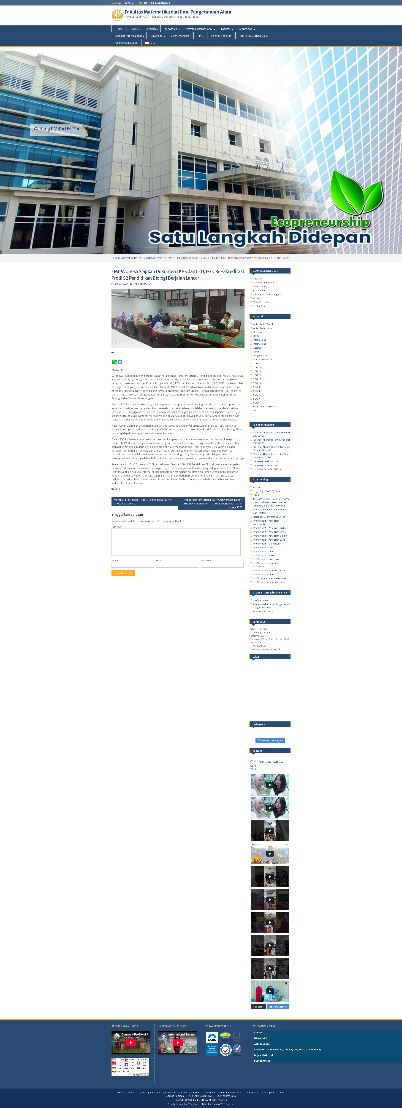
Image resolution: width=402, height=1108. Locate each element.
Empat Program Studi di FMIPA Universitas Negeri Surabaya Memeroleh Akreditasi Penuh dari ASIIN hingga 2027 (212, 503)
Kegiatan (257, 347)
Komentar (117, 526)
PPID (200, 36)
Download (156, 36)
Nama (114, 560)
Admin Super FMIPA (142, 283)
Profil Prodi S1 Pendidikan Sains (269, 539)
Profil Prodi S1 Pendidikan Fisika (269, 527)
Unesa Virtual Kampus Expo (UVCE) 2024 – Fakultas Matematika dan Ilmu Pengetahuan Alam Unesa (271, 502)
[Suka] (112, 352)
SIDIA (256, 495)
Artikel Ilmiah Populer (264, 324)
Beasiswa (258, 332)
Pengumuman (260, 355)
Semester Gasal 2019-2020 (267, 469)
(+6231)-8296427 (125, 2)
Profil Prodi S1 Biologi (264, 555)
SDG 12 (257, 371)
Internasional (259, 339)
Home (119, 29)
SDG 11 (257, 367)
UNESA (257, 487)
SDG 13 (257, 375)
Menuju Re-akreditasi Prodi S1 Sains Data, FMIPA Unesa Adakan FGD (142, 501)
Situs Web (206, 560)
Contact (257, 298)
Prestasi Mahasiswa (263, 359)
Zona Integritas (180, 36)
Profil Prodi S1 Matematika (267, 543)
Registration (259, 286)
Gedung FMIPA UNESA (56, 129)
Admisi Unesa (262, 1043)
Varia (255, 410)
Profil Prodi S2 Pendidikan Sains (269, 570)
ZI (254, 414)
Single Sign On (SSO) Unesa (267, 491)
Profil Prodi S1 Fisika (263, 547)
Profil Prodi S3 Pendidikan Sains (269, 582)
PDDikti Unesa (262, 1060)
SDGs (256, 402)
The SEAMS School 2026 (253, 36)
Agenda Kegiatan (221, 36)
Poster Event (259, 306)
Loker (256, 351)
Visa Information (261, 302)
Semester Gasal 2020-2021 (267, 465)
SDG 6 (256, 394)
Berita (169, 257)
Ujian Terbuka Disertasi (265, 406)
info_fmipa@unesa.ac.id (156, 2)
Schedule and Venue (263, 282)
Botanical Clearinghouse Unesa (269, 516)
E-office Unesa (260, 600)
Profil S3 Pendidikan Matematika (269, 578)
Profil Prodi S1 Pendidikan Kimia (269, 531)
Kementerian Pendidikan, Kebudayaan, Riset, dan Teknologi (288, 1049)
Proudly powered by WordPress (184, 1104)
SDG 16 (257, 379)
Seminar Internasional (128, 36)
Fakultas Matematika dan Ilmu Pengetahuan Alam (178, 12)
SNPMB (258, 1032)
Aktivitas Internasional (199, 29)
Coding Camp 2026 (126, 42)
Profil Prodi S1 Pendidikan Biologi (270, 535)
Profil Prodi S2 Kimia (263, 574)
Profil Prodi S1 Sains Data (266, 559)
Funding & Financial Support (267, 294)
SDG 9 (256, 398)
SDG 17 (257, 383)
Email (159, 560)
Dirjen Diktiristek (264, 1055)
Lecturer (257, 278)
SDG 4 (256, 390)
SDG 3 (256, 386)
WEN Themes (227, 1104)
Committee (259, 290)
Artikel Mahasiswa (262, 328)
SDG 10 (257, 363)
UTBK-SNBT (260, 1038)
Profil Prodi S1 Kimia (263, 551)
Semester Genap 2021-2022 (267, 461)
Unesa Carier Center (263, 611)
